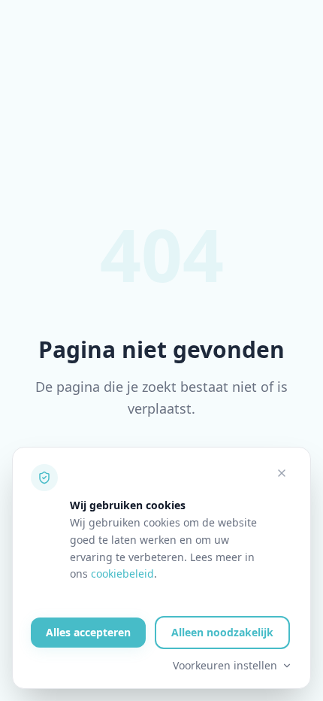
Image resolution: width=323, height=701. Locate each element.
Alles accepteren (88, 632)
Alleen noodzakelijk (222, 632)
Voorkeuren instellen (225, 665)
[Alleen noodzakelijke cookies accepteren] (281, 473)
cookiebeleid (122, 573)
